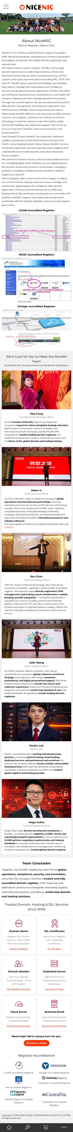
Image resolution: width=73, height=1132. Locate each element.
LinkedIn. (9, 527)
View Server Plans (54, 989)
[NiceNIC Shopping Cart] (45, 1127)
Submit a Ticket (38, 1043)
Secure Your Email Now (54, 1026)
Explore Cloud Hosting (19, 1026)
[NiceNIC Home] (9, 1127)
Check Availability (18, 948)
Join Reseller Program (18, 989)
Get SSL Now (54, 948)
